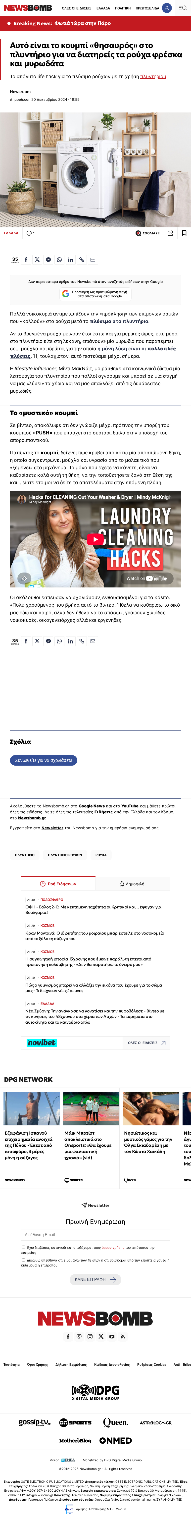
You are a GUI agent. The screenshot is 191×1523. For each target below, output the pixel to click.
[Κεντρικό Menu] (183, 8)
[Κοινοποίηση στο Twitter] (37, 260)
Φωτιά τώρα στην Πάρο (82, 23)
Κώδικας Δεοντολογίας (112, 1364)
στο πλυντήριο (119, 321)
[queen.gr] (115, 1423)
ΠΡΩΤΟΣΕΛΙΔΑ (147, 8)
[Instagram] (90, 1337)
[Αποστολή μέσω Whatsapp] (59, 260)
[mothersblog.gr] (75, 1441)
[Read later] (184, 233)
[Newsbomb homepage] (28, 8)
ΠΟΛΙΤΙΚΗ (123, 8)
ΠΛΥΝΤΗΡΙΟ (25, 855)
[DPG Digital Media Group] (95, 1393)
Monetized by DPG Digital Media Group (112, 1460)
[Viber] (79, 1337)
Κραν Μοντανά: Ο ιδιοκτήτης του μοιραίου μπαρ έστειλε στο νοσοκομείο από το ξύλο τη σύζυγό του (94, 936)
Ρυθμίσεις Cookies (151, 1364)
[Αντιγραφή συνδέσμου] (170, 233)
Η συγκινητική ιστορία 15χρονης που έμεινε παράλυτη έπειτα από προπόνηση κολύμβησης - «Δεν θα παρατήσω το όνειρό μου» (88, 961)
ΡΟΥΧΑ (101, 855)
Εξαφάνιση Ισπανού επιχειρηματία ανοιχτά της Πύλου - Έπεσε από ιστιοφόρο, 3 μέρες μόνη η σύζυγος (28, 1145)
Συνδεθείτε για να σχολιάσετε (43, 760)
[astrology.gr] (156, 1423)
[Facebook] (68, 1337)
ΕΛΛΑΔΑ (103, 8)
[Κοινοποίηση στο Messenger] (48, 260)
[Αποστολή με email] (93, 260)
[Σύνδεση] (167, 8)
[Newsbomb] (95, 1319)
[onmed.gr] (115, 1441)
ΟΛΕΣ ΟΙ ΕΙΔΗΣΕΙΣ (76, 8)
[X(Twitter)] (101, 1337)
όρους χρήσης (113, 1248)
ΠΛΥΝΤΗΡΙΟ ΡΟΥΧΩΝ (65, 855)
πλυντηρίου (153, 76)
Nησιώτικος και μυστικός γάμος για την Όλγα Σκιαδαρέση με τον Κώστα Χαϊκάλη (148, 1142)
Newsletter (52, 827)
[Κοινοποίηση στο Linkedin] (71, 260)
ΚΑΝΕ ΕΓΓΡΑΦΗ (90, 1279)
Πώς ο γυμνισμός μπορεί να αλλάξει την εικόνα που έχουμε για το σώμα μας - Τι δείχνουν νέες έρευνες (93, 988)
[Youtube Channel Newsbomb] (112, 1337)
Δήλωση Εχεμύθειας (71, 1364)
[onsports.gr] (75, 1423)
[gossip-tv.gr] (35, 1423)
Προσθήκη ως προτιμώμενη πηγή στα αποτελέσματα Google (99, 294)
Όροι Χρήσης (37, 1364)
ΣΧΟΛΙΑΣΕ (151, 233)
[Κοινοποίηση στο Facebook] (26, 260)
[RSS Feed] (123, 1337)
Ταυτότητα (11, 1364)
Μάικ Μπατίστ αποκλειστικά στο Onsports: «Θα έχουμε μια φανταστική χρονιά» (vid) (87, 1145)
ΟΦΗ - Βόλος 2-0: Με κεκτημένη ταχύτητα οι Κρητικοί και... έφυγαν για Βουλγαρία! (93, 909)
